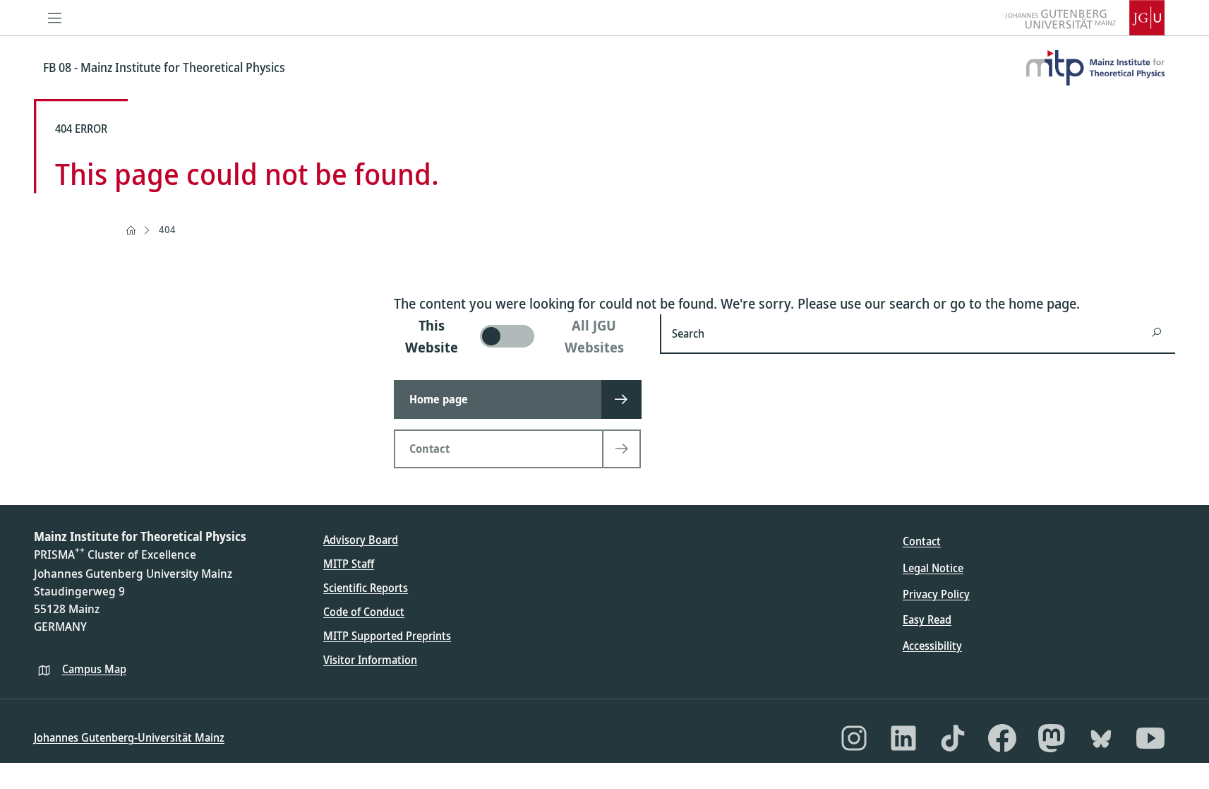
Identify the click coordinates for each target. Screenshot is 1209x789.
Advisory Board (360, 539)
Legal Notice (933, 568)
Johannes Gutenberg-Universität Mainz (129, 737)
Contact (922, 541)
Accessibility (932, 645)
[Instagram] (854, 738)
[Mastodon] (1051, 738)
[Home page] (131, 230)
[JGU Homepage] (1085, 17)
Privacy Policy (936, 594)
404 (167, 229)
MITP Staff (348, 563)
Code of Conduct (363, 611)
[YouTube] (1150, 738)
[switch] (518, 336)
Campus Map (94, 669)
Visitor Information (370, 660)
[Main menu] (55, 17)
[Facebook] (1002, 738)
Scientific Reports (365, 587)
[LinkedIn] (903, 738)
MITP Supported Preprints (387, 635)
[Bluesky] (1101, 738)
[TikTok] (953, 738)
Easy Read (927, 619)
